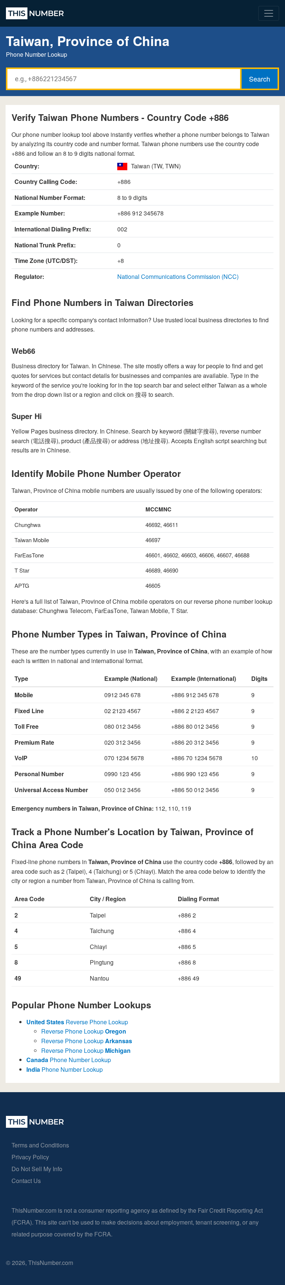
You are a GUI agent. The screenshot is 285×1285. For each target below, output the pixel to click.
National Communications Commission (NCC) (178, 276)
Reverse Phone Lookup (77, 1022)
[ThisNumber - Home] (35, 1125)
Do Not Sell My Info (37, 1168)
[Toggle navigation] (268, 13)
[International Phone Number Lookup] (35, 13)
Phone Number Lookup (68, 1059)
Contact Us (26, 1180)
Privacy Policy (30, 1157)
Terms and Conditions (40, 1145)
